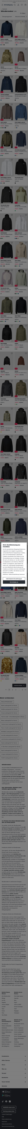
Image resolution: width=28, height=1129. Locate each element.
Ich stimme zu (14, 582)
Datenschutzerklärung (14, 574)
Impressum (22, 574)
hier (21, 570)
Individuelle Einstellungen (14, 578)
